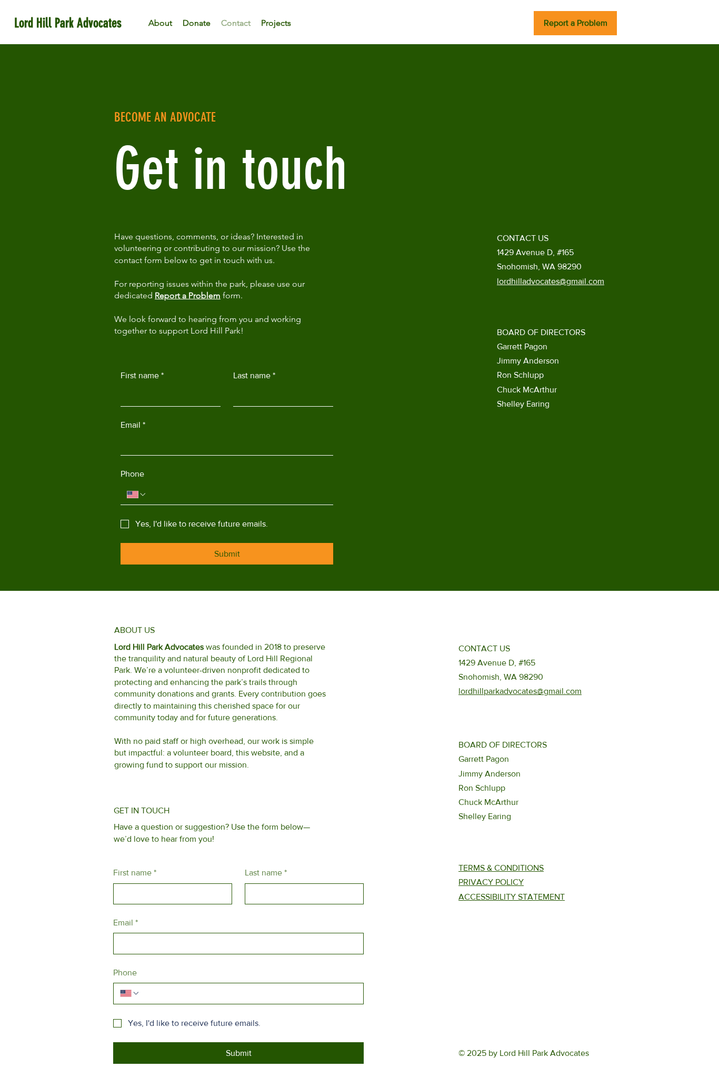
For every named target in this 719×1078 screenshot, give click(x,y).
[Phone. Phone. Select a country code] (137, 494)
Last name (254, 375)
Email (133, 424)
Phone (132, 473)
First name (142, 375)
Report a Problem (188, 295)
